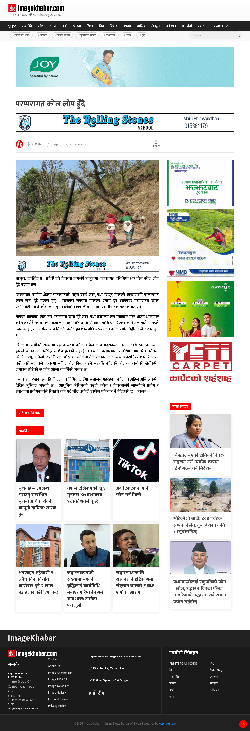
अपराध (127, 26)
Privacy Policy (57, 706)
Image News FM (58, 686)
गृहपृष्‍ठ (12, 26)
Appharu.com (167, 723)
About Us (54, 666)
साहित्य (141, 26)
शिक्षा (90, 26)
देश (171, 670)
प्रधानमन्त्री (110, 35)
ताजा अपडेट (180, 407)
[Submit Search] (238, 35)
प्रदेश (41, 26)
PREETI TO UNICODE (183, 663)
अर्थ (64, 26)
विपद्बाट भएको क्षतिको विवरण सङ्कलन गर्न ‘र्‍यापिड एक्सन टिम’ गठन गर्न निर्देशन (199, 461)
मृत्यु (143, 35)
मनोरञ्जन (171, 26)
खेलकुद (155, 26)
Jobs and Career (58, 699)
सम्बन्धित (24, 431)
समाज (53, 26)
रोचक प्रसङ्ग (216, 670)
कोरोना (43, 35)
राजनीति (27, 26)
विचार (113, 26)
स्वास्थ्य (76, 26)
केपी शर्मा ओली (22, 35)
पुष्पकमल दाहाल (88, 35)
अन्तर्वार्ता (187, 26)
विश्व (101, 26)
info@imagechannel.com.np (23, 708)
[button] (238, 26)
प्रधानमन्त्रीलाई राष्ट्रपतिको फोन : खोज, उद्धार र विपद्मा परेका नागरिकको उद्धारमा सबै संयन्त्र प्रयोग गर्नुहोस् (199, 592)
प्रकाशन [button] (218, 26)
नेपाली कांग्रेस (63, 35)
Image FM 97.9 (57, 679)
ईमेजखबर (34, 144)
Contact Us (55, 659)
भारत (128, 35)
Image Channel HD (60, 672)
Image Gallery (57, 692)
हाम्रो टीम (96, 693)
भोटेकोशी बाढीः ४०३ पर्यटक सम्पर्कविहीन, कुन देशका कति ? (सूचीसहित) (199, 525)
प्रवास (201, 26)
